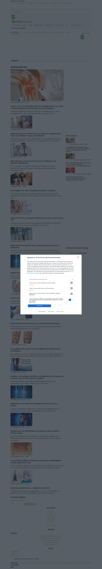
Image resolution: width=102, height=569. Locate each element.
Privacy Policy (60, 311)
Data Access (51, 311)
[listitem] (51, 279)
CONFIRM (39, 305)
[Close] (78, 257)
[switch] (71, 283)
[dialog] (51, 284)
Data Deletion (42, 311)
